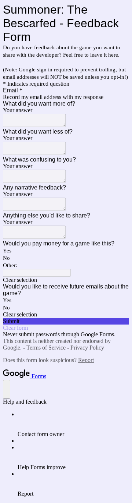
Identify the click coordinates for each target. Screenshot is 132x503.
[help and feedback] (6, 389)
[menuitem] (73, 424)
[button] (66, 280)
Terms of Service (46, 347)
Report (86, 360)
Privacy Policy (87, 347)
